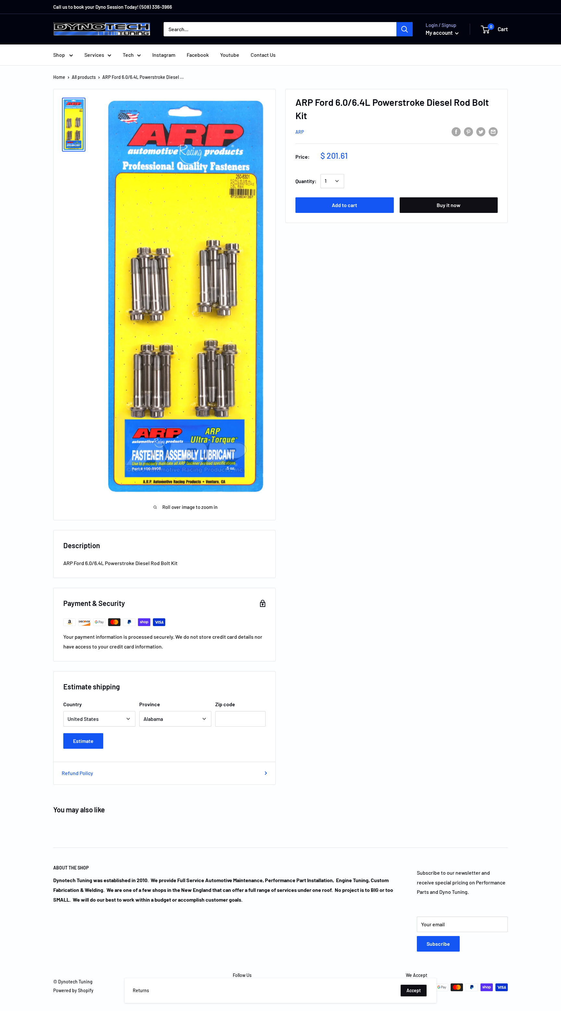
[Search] (404, 29)
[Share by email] (493, 131)
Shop (59, 55)
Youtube (229, 55)
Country (72, 704)
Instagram (163, 55)
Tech (128, 55)
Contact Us (263, 55)
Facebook (198, 55)
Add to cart (344, 205)
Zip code (225, 704)
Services (94, 55)
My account (440, 32)
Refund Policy (77, 773)
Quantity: (306, 181)
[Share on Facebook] (456, 131)
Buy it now (448, 205)
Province (149, 704)
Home (59, 77)
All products (84, 77)
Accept (413, 990)
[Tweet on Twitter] (480, 131)
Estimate (83, 741)
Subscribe (438, 944)
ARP (299, 132)
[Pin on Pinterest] (468, 131)
